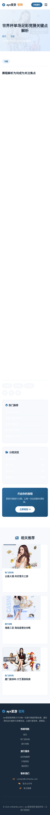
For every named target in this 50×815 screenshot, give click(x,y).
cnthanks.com (16, 807)
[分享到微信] (4, 392)
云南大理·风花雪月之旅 (16, 576)
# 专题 (29, 385)
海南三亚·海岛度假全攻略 (18, 627)
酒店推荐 (25, 471)
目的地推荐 (25, 756)
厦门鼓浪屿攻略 (12, 430)
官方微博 (27, 788)
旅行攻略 (25, 465)
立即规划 (24, 509)
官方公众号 (27, 783)
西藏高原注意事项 (13, 436)
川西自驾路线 (11, 424)
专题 (13, 36)
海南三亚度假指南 (13, 418)
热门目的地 (25, 459)
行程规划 (25, 761)
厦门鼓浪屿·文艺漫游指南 (18, 679)
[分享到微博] (11, 392)
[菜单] (46, 4)
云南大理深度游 (12, 412)
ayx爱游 (14, 5)
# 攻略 (18, 385)
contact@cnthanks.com (27, 779)
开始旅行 (36, 4)
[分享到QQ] (18, 392)
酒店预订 (25, 766)
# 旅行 (7, 385)
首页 (4, 36)
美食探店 (25, 477)
